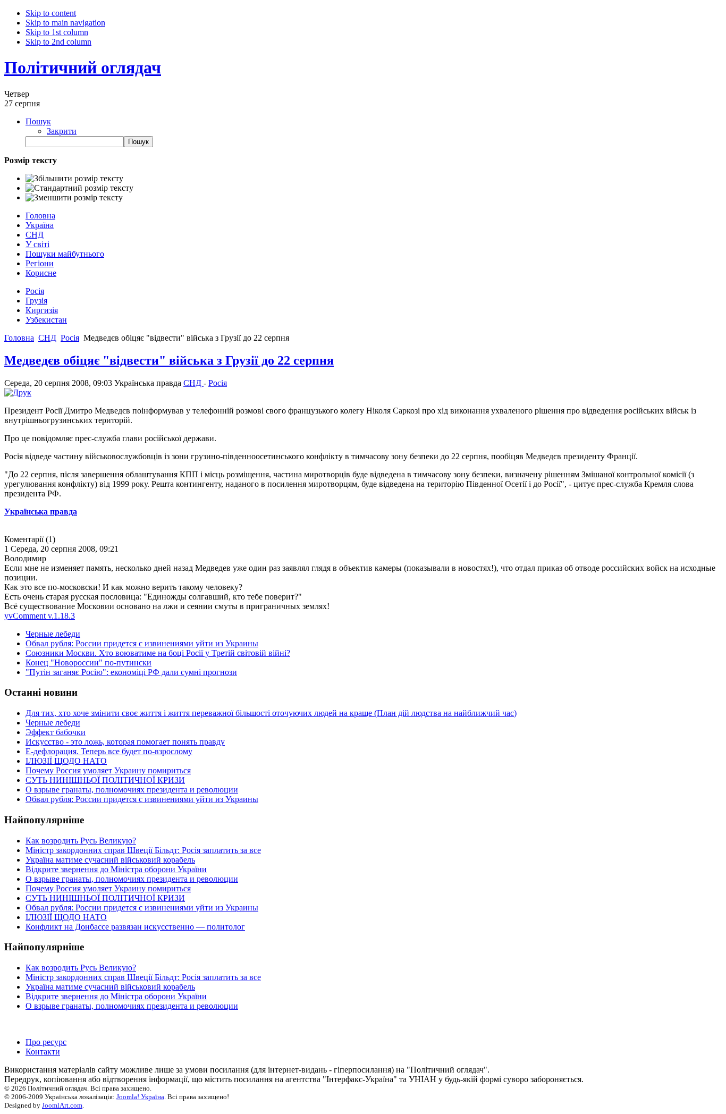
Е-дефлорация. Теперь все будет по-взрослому (109, 751)
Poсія (70, 337)
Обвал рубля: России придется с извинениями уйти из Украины (142, 643)
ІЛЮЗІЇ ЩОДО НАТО (66, 760)
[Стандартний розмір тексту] (79, 188)
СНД (47, 337)
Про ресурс (46, 1042)
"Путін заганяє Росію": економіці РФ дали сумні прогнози (131, 672)
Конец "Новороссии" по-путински (88, 662)
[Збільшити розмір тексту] (74, 178)
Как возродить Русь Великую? (81, 840)
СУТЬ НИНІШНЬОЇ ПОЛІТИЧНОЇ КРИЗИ (105, 779)
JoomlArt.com (62, 1105)
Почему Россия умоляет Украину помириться (108, 770)
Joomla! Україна (140, 1097)
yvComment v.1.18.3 (39, 615)
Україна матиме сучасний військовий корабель (110, 859)
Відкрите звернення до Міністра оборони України (116, 869)
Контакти (43, 1051)
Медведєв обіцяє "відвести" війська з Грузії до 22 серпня (169, 360)
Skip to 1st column (57, 32)
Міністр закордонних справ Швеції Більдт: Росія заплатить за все (143, 850)
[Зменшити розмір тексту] (74, 197)
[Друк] (17, 392)
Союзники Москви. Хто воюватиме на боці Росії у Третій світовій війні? (158, 652)
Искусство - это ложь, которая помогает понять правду (125, 741)
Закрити (62, 131)
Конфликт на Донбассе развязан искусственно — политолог (135, 926)
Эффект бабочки (56, 732)
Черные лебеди (53, 633)
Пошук (38, 121)
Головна (19, 337)
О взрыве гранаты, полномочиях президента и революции (132, 789)
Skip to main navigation (65, 22)
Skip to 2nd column (58, 41)
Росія (217, 382)
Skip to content (51, 13)
